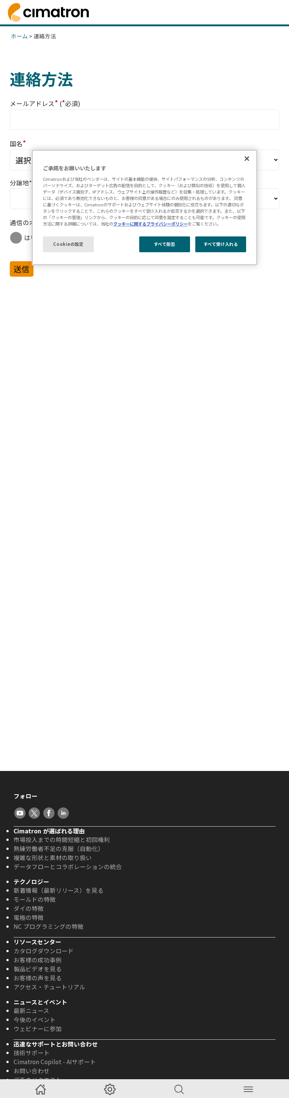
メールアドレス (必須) (45, 102)
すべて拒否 (164, 244)
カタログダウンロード (44, 951)
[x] (34, 813)
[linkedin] (63, 813)
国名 (18, 143)
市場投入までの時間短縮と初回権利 (62, 839)
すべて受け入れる (221, 244)
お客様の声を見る (38, 978)
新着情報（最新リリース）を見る (58, 890)
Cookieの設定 (68, 244)
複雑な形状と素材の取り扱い (53, 857)
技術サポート (32, 1052)
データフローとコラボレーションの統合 (68, 866)
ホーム (19, 36)
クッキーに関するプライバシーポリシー (150, 224)
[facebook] (49, 813)
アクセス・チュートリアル (49, 987)
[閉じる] (247, 158)
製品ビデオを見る (38, 969)
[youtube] (20, 813)
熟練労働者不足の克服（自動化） (59, 848)
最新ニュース (31, 1010)
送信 (21, 268)
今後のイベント (35, 1019)
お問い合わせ (32, 1070)
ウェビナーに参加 (38, 1028)
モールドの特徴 (35, 899)
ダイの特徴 (29, 908)
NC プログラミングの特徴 (49, 926)
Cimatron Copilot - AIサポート (55, 1061)
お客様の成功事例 (38, 960)
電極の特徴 (29, 917)
